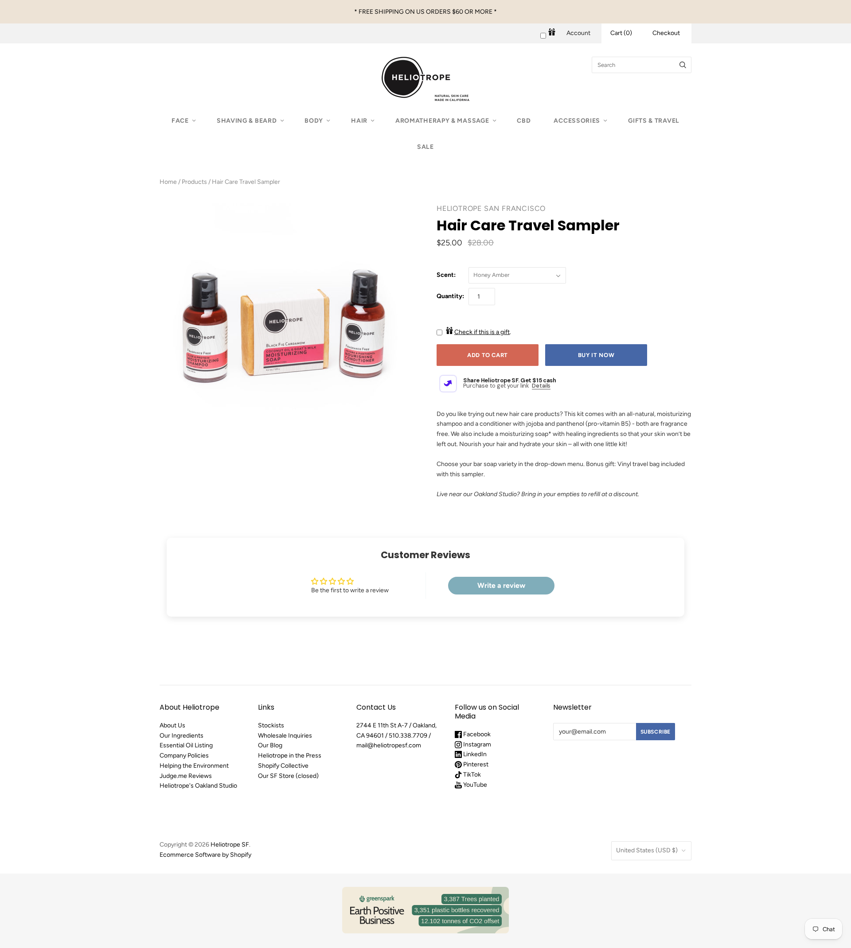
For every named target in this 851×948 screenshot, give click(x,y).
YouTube (474, 785)
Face (180, 120)
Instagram (476, 744)
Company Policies (184, 755)
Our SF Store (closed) (288, 776)
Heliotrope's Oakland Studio (198, 785)
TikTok (471, 774)
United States (647, 850)
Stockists (271, 725)
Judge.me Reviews (186, 776)
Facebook (476, 734)
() (621, 33)
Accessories (577, 120)
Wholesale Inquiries (285, 735)
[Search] (682, 65)
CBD (524, 120)
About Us (172, 725)
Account (578, 33)
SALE (425, 147)
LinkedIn (474, 754)
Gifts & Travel (653, 120)
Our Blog (270, 745)
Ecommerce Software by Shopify (205, 855)
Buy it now (596, 355)
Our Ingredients (181, 735)
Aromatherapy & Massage (442, 120)
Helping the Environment (194, 765)
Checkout (666, 33)
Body (313, 120)
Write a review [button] (501, 585)
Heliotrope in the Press (289, 755)
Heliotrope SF (230, 844)
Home (168, 182)
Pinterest (475, 764)
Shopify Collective (283, 765)
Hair (359, 120)
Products (194, 182)
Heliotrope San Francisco (491, 208)
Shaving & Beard (247, 120)
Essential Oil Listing (186, 745)
